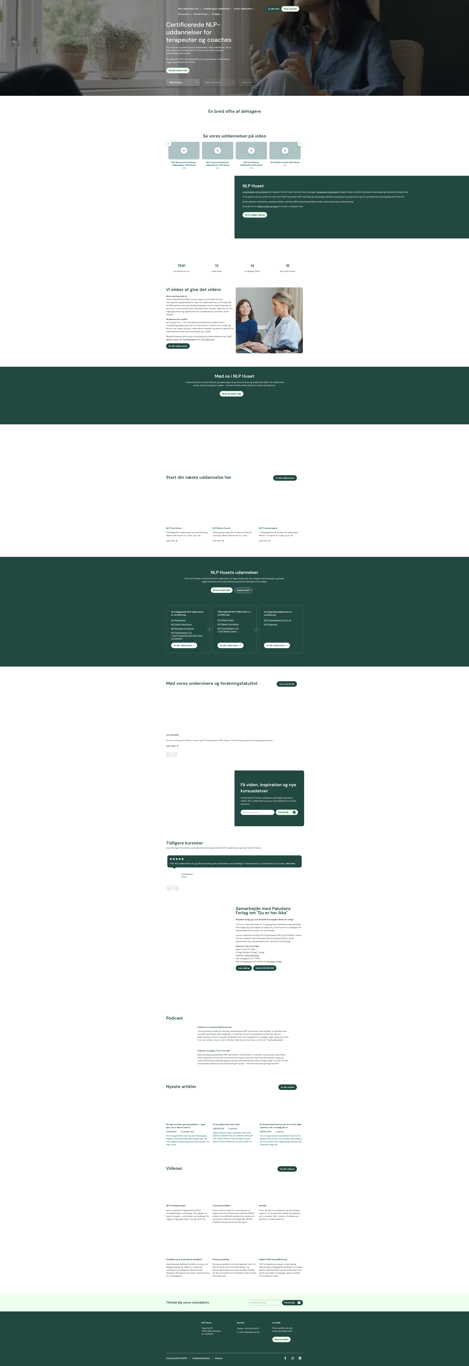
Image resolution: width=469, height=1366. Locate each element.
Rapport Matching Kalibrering (273, 1259)
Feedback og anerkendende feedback (184, 1259)
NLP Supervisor (207, 339)
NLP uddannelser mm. (188, 8)
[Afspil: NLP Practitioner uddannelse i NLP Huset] (251, 150)
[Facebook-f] (285, 1358)
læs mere (290, 863)
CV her (287, 941)
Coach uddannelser (243, 8)
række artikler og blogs (267, 206)
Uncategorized (187, 1131)
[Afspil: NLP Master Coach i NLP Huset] (285, 150)
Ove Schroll (262, 192)
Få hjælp (216, 14)
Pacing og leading (221, 1259)
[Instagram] (293, 1358)
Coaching (232, 1128)
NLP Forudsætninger (176, 1205)
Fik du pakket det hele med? (226, 1124)
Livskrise (279, 1131)
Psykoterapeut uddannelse (216, 8)
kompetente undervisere (327, 192)
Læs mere (247, 82)
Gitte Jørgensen (252, 955)
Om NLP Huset (201, 14)
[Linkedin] (300, 1358)
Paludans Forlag (274, 961)
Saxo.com (247, 961)
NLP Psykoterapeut (187, 339)
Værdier (263, 1205)
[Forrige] (168, 143)
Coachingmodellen (222, 1205)
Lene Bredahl (248, 192)
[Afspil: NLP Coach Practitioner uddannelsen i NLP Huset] (217, 150)
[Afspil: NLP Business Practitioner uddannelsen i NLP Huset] (184, 150)
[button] (168, 754)
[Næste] (300, 143)
